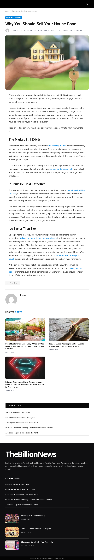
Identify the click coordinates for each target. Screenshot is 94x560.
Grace (15, 30)
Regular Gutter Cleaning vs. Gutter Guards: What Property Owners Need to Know (66, 345)
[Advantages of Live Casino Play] (12, 518)
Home (7, 11)
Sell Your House (12, 283)
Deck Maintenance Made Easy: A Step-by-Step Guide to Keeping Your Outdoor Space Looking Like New (24, 346)
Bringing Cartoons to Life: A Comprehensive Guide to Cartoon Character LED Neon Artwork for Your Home (24, 384)
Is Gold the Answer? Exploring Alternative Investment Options (29, 428)
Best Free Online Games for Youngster (20, 417)
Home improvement (13, 18)
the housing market (57, 146)
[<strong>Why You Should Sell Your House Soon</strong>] (47, 62)
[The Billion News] (47, 4)
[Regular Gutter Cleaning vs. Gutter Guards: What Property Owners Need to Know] (69, 329)
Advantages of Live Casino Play (18, 412)
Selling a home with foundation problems (38, 238)
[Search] (87, 4)
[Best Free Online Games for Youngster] (12, 532)
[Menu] (7, 4)
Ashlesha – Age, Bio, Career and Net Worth (22, 433)
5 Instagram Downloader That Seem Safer (22, 423)
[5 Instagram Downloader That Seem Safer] (12, 545)
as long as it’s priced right (61, 169)
